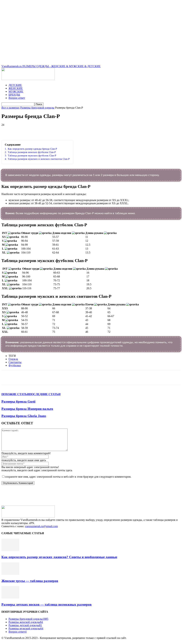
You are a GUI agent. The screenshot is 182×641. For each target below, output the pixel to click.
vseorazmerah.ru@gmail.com (41, 526)
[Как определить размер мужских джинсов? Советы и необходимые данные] (10, 550)
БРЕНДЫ (14, 94)
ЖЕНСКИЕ (16, 88)
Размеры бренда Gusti (18, 401)
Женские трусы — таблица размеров (29, 581)
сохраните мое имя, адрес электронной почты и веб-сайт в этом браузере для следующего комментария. (68, 476)
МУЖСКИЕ (16, 91)
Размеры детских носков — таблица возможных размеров (46, 604)
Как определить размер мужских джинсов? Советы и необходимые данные (59, 557)
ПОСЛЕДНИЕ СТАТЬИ (44, 394)
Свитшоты (15, 362)
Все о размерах (10, 107)
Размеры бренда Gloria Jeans (23, 416)
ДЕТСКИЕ (15, 85)
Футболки (15, 365)
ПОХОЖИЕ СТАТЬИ (15, 394)
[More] (102, 130)
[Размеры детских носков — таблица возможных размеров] (10, 597)
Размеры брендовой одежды (37, 107)
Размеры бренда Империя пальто (27, 409)
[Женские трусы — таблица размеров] (10, 573)
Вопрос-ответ (17, 97)
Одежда (13, 358)
